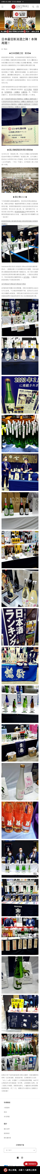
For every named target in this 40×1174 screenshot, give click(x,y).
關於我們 (7, 1129)
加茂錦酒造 (8, 92)
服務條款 (7, 1133)
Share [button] (5, 49)
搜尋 (5, 1112)
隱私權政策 (7, 1138)
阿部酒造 (12, 99)
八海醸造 (17, 92)
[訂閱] (34, 1150)
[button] (2, 7)
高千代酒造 (28, 89)
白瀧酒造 (24, 92)
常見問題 (7, 1116)
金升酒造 (26, 277)
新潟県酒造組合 (20, 212)
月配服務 (7, 1108)
